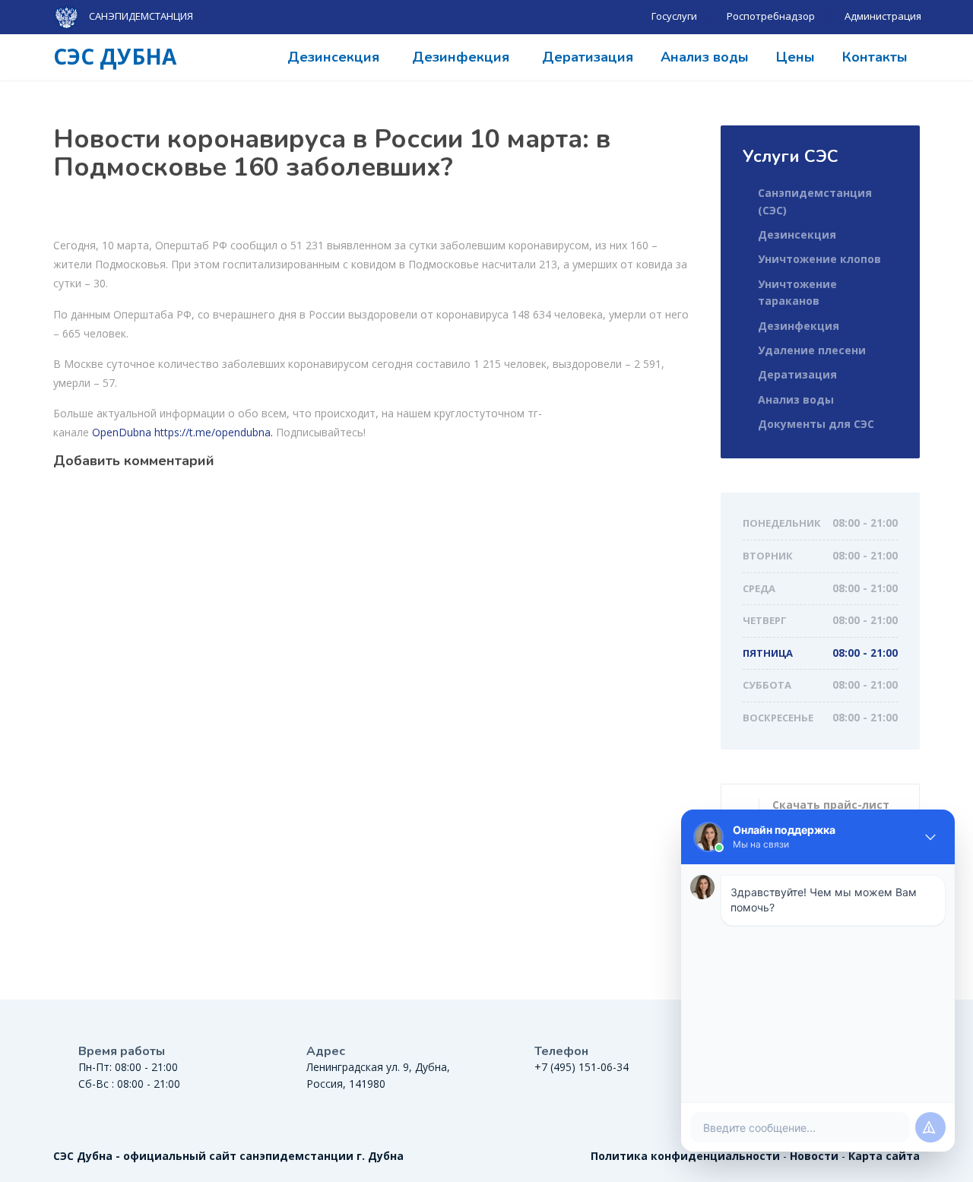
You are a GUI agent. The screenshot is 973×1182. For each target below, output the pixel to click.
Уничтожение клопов (819, 259)
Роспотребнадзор (771, 16)
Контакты (875, 57)
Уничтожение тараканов (797, 292)
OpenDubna (121, 432)
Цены (795, 57)
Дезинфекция (460, 57)
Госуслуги (674, 16)
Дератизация (587, 57)
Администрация (883, 16)
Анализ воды (705, 57)
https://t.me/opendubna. (213, 432)
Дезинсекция (333, 57)
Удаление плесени (812, 350)
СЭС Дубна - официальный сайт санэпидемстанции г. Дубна (228, 1156)
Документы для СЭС (816, 424)
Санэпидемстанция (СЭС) (815, 201)
